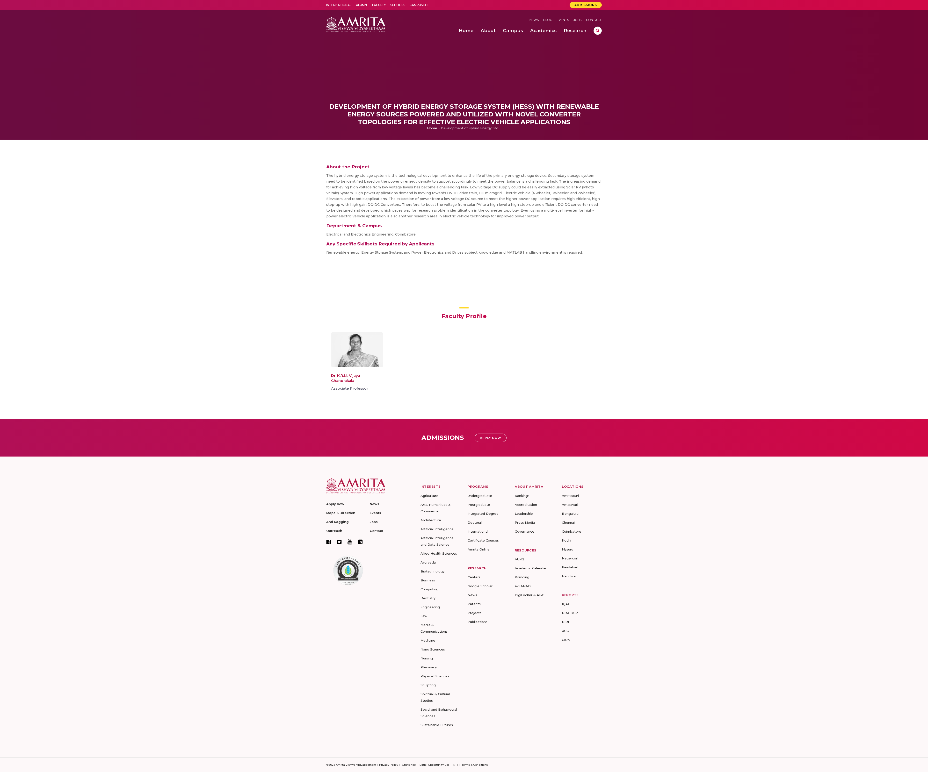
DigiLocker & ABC (529, 595)
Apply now (335, 504)
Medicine (427, 640)
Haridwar (569, 576)
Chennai (568, 522)
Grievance (409, 764)
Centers (474, 577)
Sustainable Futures (436, 725)
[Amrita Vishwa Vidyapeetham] (355, 24)
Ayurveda (428, 562)
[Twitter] (339, 541)
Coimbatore (571, 531)
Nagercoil (570, 558)
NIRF (566, 622)
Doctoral (475, 522)
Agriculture (429, 496)
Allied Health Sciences (438, 553)
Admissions (585, 5)
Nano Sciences (432, 649)
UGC (565, 631)
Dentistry (427, 598)
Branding (522, 577)
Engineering (430, 607)
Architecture (430, 520)
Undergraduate (480, 496)
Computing (429, 589)
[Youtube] (350, 541)
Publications (477, 622)
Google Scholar (480, 586)
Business (427, 580)
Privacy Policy (388, 764)
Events (563, 20)
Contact (594, 20)
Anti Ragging (337, 522)
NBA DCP (570, 613)
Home (432, 128)
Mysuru (567, 549)
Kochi (566, 540)
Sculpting (428, 685)
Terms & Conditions (475, 764)
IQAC (566, 604)
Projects (474, 613)
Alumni (362, 5)
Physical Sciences (434, 676)
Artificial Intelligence (437, 529)
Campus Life (419, 5)
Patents (474, 604)
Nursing (426, 658)
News (534, 20)
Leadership (524, 513)
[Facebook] (328, 541)
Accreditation (526, 505)
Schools (397, 5)
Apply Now (490, 438)
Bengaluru (570, 513)
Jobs (577, 20)
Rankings (522, 496)
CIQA (566, 640)
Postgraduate (479, 505)
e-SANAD (523, 586)
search (598, 31)
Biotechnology (432, 571)
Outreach (334, 531)
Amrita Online (479, 549)
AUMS (519, 559)
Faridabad (570, 567)
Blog (547, 20)
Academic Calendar (530, 568)
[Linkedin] (360, 541)
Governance (524, 531)
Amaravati (570, 505)
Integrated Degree (483, 513)
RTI (455, 764)
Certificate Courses (483, 540)
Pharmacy (428, 667)
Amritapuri (570, 496)
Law (423, 616)
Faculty (379, 5)
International (338, 5)
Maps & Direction (340, 513)
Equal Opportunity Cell (435, 764)
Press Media (525, 522)
